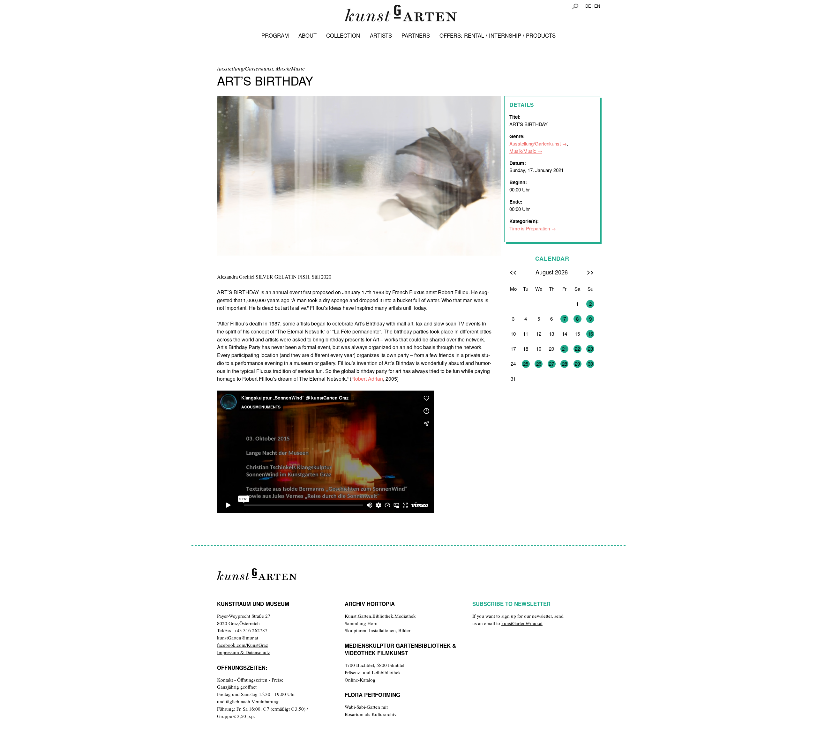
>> (590, 271)
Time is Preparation (529, 228)
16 (590, 333)
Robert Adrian (367, 378)
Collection (343, 35)
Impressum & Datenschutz (243, 652)
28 (564, 363)
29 (577, 363)
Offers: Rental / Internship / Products (497, 35)
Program (275, 35)
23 (590, 348)
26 (538, 363)
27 (551, 363)
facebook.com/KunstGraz (242, 645)
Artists (381, 35)
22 (577, 348)
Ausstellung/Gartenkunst (535, 143)
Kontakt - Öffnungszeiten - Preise (250, 679)
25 (525, 363)
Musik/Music (522, 150)
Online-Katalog (360, 679)
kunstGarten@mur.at (237, 637)
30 (590, 363)
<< (513, 271)
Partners (415, 35)
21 (564, 348)
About (307, 35)
